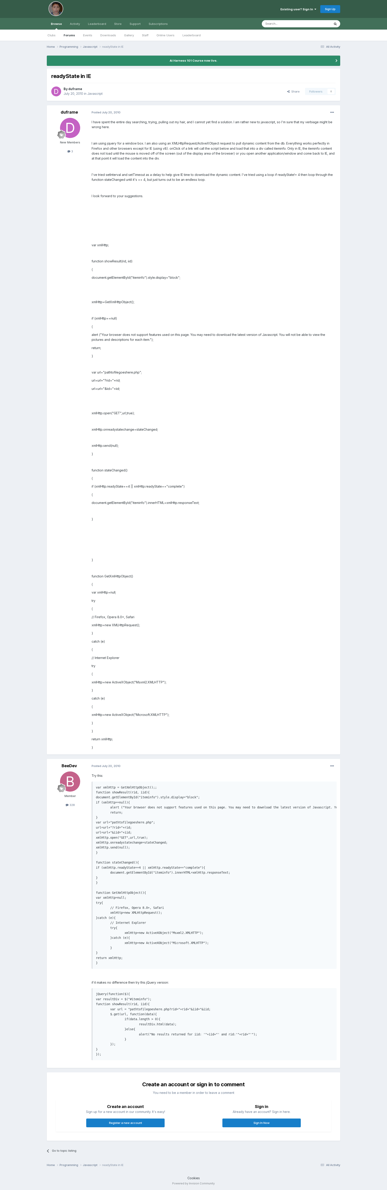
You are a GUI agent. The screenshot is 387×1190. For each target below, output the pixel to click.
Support (135, 24)
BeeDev (69, 765)
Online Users (165, 35)
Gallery (129, 35)
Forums (69, 35)
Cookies (193, 1178)
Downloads (108, 35)
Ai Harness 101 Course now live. (193, 60)
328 (72, 805)
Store (118, 24)
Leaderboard (192, 35)
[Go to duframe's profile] (56, 91)
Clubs (51, 35)
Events (87, 35)
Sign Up (330, 9)
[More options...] (332, 112)
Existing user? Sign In (297, 9)
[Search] (335, 23)
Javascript (95, 93)
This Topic (317, 23)
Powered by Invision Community (193, 1183)
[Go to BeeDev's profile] (70, 781)
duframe (75, 89)
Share (295, 91)
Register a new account (125, 1123)
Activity (75, 24)
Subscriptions (158, 24)
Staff (145, 35)
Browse (56, 24)
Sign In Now (262, 1123)
